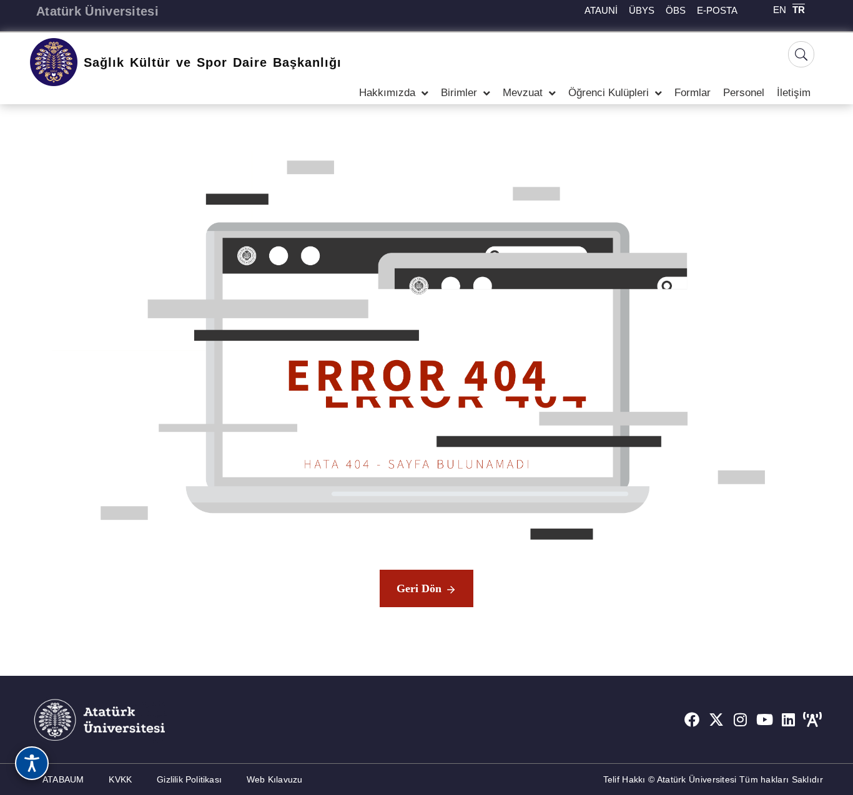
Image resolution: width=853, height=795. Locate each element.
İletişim (794, 93)
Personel (743, 93)
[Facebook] (692, 719)
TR (798, 9)
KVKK (120, 779)
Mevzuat (523, 93)
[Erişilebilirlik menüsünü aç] (32, 763)
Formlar (692, 93)
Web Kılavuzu (274, 779)
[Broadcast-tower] (812, 719)
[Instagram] (740, 719)
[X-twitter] (716, 719)
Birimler (459, 93)
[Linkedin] (788, 719)
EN (779, 9)
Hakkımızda (387, 93)
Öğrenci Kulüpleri (608, 93)
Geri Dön (419, 588)
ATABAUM (63, 779)
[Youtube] (764, 719)
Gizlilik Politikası (189, 779)
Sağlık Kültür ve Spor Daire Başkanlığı (213, 62)
